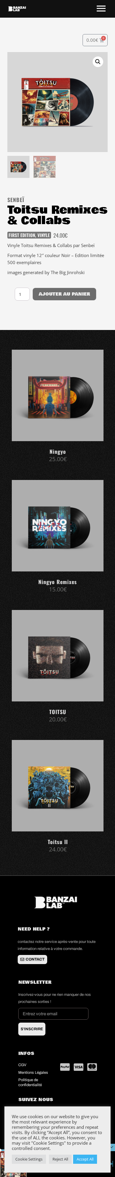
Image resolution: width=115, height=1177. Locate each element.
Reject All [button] (60, 1159)
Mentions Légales (33, 1073)
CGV (22, 1065)
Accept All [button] (85, 1159)
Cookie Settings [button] (28, 1159)
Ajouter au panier (64, 294)
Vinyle (43, 235)
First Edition (22, 235)
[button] (98, 61)
